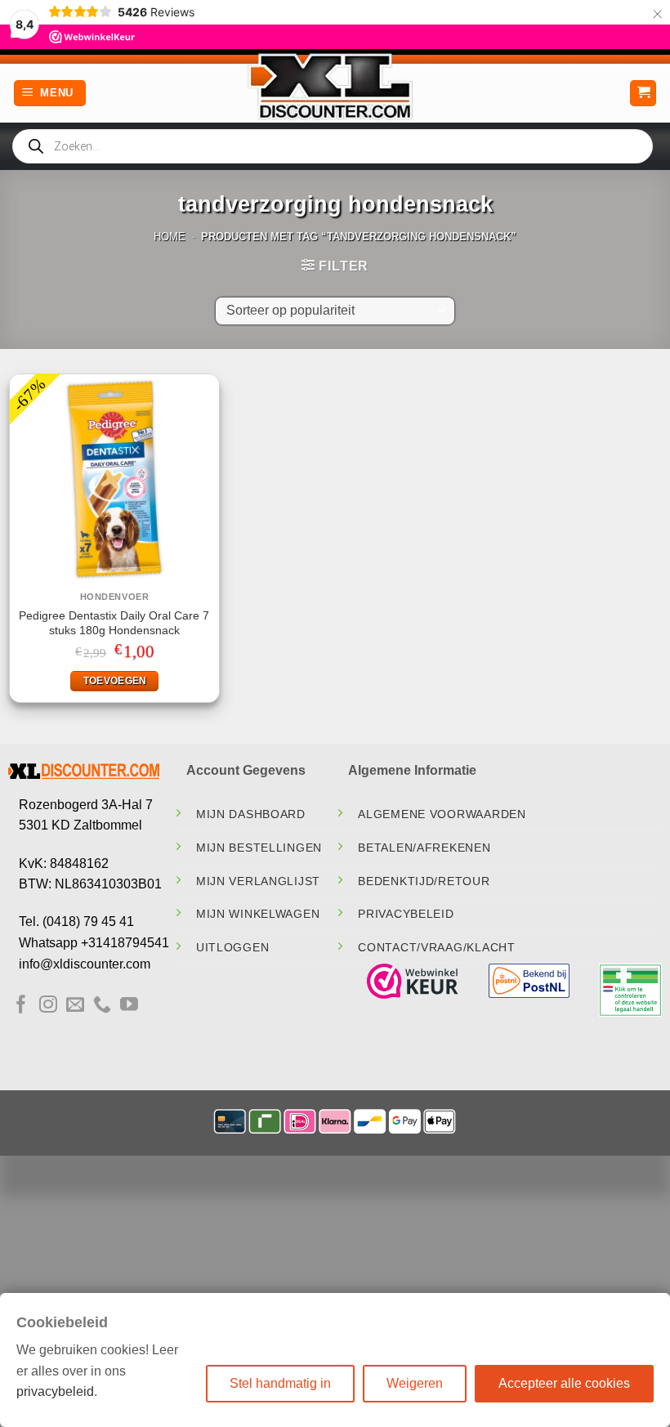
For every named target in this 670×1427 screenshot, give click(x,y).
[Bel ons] (102, 1005)
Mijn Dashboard (251, 814)
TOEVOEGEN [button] (115, 681)
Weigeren (414, 1383)
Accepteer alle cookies (564, 1383)
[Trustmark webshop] (412, 981)
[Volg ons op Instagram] (48, 1005)
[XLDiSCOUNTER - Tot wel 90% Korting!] (335, 85)
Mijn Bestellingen (259, 847)
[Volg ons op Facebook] (21, 1005)
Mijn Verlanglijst (258, 881)
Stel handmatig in (280, 1383)
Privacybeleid (405, 913)
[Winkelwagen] (643, 93)
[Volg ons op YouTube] (129, 1005)
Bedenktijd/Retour (423, 881)
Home (169, 236)
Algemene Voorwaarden (441, 814)
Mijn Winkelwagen (258, 913)
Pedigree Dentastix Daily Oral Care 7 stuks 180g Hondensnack (114, 623)
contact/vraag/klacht (436, 947)
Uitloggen (232, 947)
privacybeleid (55, 1391)
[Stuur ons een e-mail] (75, 1005)
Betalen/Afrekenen (424, 847)
